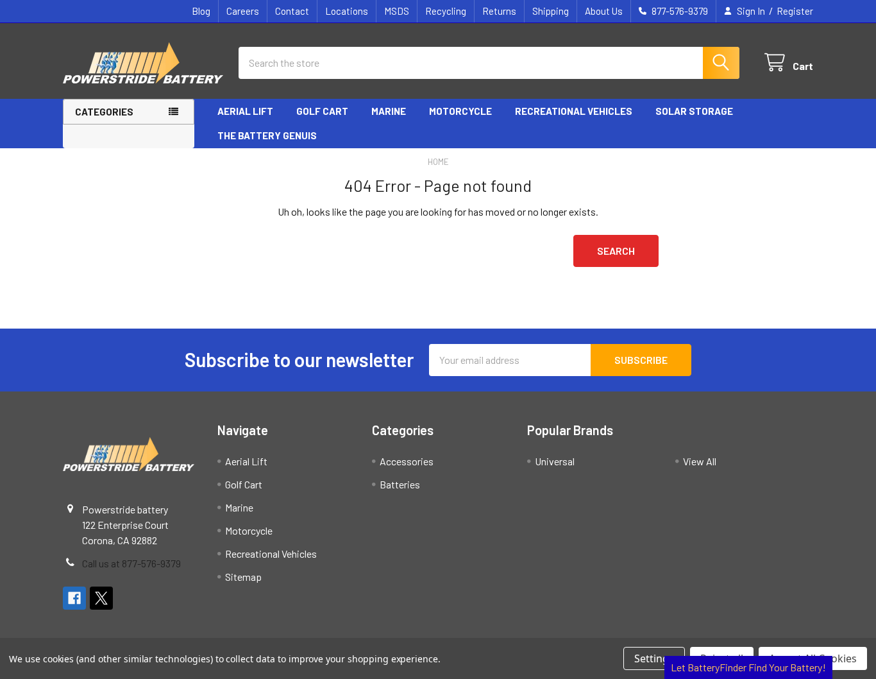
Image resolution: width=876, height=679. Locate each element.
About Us (604, 11)
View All (699, 461)
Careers (242, 11)
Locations (346, 11)
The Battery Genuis (267, 135)
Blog (201, 11)
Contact (292, 11)
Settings (654, 658)
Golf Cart (322, 111)
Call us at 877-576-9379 (131, 563)
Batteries (400, 484)
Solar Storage (694, 111)
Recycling (445, 11)
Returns (499, 11)
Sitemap (243, 577)
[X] (101, 598)
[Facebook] (74, 598)
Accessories (407, 461)
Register (795, 11)
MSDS (396, 11)
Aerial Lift (245, 111)
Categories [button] (104, 111)
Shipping (550, 11)
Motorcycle (460, 111)
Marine (388, 111)
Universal (555, 461)
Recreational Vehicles (573, 111)
